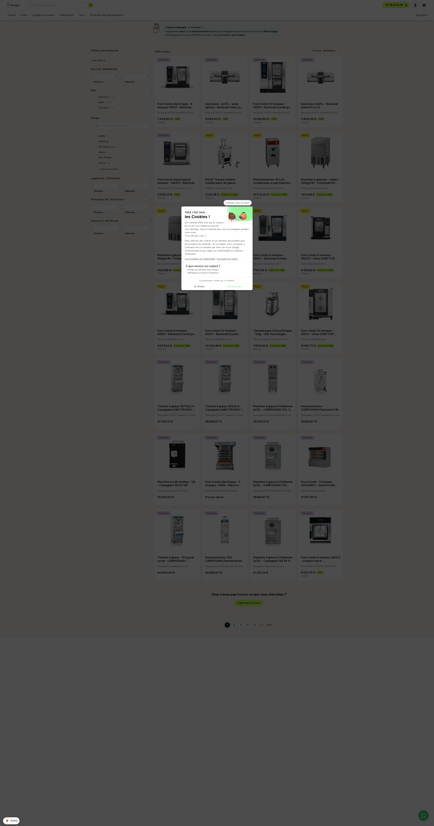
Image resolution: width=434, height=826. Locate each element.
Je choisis (199, 286)
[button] (11, 820)
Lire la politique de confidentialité (200, 259)
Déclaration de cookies (227, 259)
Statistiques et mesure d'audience (203, 272)
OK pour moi (235, 286)
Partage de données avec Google (203, 269)
